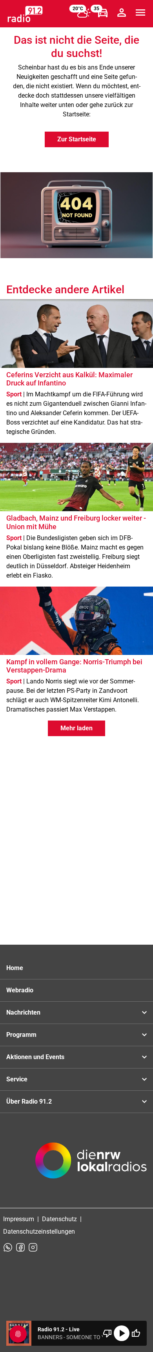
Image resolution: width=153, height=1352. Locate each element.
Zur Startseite (76, 139)
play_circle (121, 1333)
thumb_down (107, 1333)
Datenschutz (59, 1219)
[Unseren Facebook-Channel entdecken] (20, 1247)
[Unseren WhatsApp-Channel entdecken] (8, 1247)
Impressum (18, 1219)
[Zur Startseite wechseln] (25, 14)
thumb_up (135, 1333)
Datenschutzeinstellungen (39, 1231)
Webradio (19, 990)
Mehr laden (76, 728)
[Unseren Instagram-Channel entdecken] (33, 1247)
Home (14, 968)
